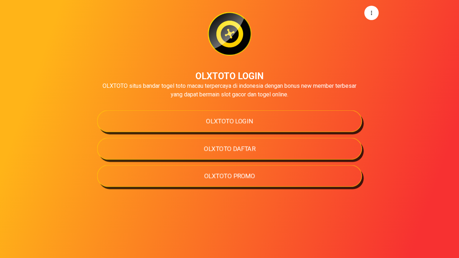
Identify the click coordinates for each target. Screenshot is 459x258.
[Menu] (371, 13)
